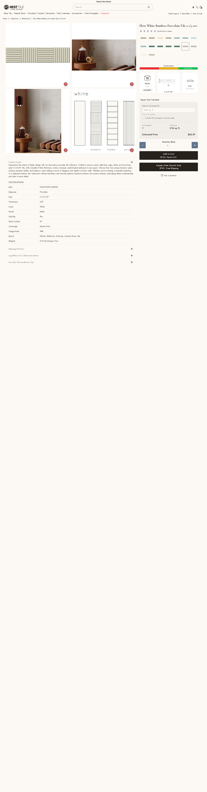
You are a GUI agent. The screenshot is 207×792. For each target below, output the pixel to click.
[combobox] (110, 7)
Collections (15, 19)
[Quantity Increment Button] (195, 145)
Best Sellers (186, 13)
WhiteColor (26, 19)
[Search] (148, 7)
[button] (38, 55)
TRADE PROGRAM (103, 1)
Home (5, 19)
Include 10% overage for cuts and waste (160, 118)
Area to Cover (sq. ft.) (150, 106)
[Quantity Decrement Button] (142, 145)
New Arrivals (197, 13)
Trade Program (173, 13)
